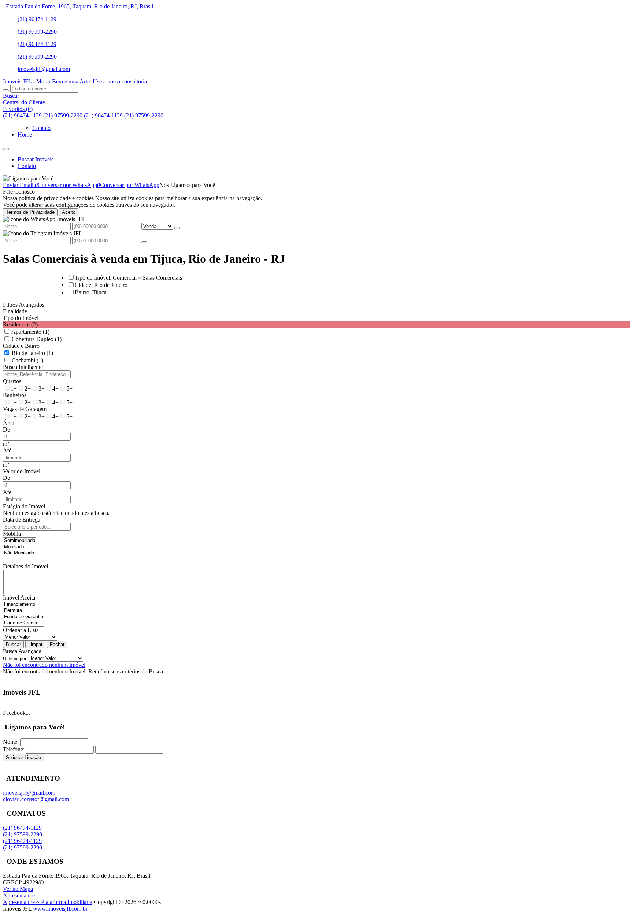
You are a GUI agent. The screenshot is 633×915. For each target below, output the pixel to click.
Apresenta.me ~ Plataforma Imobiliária (47, 902)
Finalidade (15, 311)
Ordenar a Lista (21, 630)
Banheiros (14, 395)
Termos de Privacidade (30, 212)
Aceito (68, 212)
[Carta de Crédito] (23, 623)
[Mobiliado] (19, 547)
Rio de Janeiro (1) (32, 353)
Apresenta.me (19, 895)
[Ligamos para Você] (28, 178)
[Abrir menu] (6, 147)
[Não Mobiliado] (19, 553)
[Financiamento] (23, 604)
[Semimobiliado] (19, 541)
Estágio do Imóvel (24, 506)
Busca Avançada (22, 651)
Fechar (57, 644)
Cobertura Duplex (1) (37, 339)
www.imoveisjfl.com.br (60, 908)
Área (8, 423)
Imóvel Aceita (19, 597)
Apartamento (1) (30, 332)
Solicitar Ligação (23, 757)
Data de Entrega (21, 519)
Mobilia (12, 534)
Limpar (35, 644)
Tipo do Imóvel (20, 318)
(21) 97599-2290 (37, 32)
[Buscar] (6, 90)
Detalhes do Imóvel (25, 566)
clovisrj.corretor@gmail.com (36, 799)
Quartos (12, 381)
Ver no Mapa (18, 889)
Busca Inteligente (23, 367)
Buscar (13, 644)
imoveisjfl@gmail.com (44, 69)
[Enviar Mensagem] (144, 242)
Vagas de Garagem (25, 409)
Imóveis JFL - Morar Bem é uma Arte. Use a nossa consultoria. (75, 81)
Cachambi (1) (27, 360)
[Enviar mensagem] (177, 228)
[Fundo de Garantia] (23, 617)
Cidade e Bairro (21, 346)
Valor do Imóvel (21, 471)
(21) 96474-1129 (37, 19)
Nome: (11, 742)
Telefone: (14, 749)
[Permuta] (23, 611)
